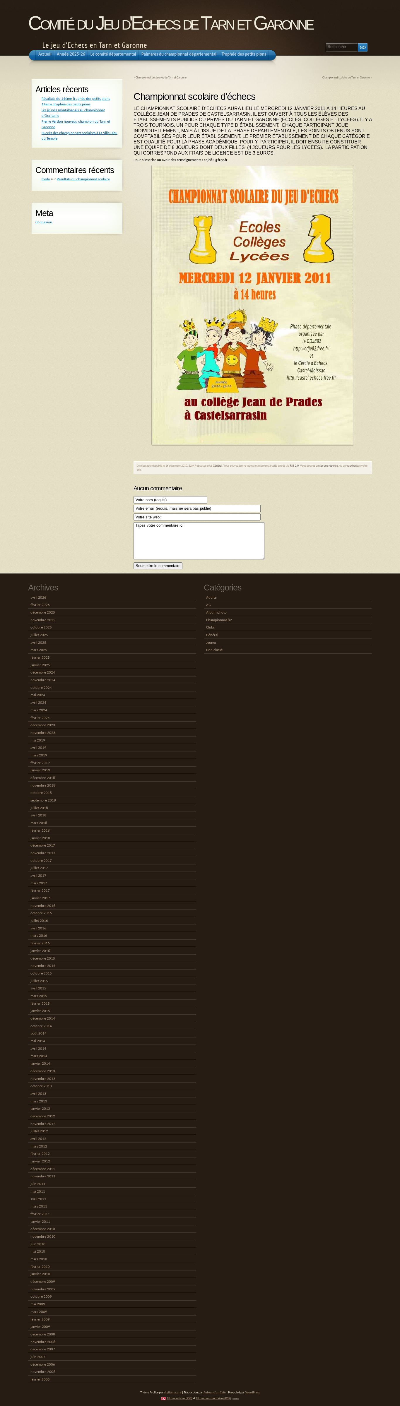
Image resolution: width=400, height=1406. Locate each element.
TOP (235, 1399)
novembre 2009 (42, 1289)
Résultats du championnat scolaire (83, 179)
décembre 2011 (42, 1169)
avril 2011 (38, 1199)
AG (208, 605)
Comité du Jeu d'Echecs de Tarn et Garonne (170, 23)
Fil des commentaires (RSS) (213, 1398)
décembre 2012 (42, 1116)
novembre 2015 (42, 966)
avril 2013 (38, 1094)
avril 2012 (38, 1139)
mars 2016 (38, 936)
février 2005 (40, 1379)
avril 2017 (38, 876)
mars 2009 (38, 1312)
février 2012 (40, 1154)
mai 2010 (37, 1251)
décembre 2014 (42, 1018)
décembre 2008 (42, 1334)
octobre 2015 (41, 973)
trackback (352, 465)
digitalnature (172, 1392)
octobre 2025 (41, 627)
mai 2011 (37, 1191)
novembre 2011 (42, 1176)
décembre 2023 (42, 725)
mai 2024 (37, 695)
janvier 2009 (40, 1327)
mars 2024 (38, 710)
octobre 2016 (41, 913)
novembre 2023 (42, 733)
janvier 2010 (40, 1274)
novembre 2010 (42, 1237)
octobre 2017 (41, 861)
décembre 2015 (42, 958)
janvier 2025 (40, 665)
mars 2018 (38, 823)
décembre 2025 (42, 612)
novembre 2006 (42, 1372)
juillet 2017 (39, 868)
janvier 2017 (40, 898)
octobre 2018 (41, 793)
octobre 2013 (41, 1086)
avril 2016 (38, 928)
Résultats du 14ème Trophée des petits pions (76, 99)
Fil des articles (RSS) (179, 1398)
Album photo (216, 612)
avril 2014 (38, 1049)
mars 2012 (38, 1146)
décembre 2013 (42, 1071)
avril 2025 (38, 643)
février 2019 (40, 763)
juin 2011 (37, 1184)
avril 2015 (38, 988)
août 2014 (38, 1033)
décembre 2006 (42, 1364)
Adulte (211, 598)
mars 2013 (38, 1101)
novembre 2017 (42, 853)
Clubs (210, 627)
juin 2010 (37, 1244)
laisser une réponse (327, 465)
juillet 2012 (39, 1131)
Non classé (214, 650)
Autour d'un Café (214, 1392)
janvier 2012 (40, 1161)
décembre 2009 (42, 1282)
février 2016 (40, 943)
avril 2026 (38, 598)
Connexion (43, 222)
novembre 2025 (42, 620)
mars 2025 (38, 650)
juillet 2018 (39, 808)
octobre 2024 (41, 688)
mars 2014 (38, 1056)
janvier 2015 (40, 1011)
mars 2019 (38, 755)
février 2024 (40, 718)
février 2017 (40, 891)
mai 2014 (37, 1041)
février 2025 (40, 658)
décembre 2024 (42, 672)
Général (217, 465)
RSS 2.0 (294, 465)
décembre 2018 (42, 778)
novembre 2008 (42, 1342)
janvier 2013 (40, 1109)
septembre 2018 (43, 800)
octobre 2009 (41, 1297)
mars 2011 (38, 1206)
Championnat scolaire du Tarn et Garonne (346, 77)
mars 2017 (38, 883)
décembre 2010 (42, 1229)
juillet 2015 (39, 981)
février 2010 (40, 1267)
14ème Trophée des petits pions (66, 104)
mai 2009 (37, 1304)
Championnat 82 (219, 620)
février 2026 (40, 605)
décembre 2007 (42, 1349)
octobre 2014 (41, 1026)
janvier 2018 (40, 838)
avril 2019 (38, 748)
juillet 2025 (39, 635)
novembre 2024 (42, 680)
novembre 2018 (42, 785)
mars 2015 (38, 996)
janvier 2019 (40, 770)
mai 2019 (37, 740)
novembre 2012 (42, 1124)
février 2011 (40, 1214)
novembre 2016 (42, 906)
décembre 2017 (42, 845)
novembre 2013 (42, 1079)
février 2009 (40, 1319)
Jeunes (211, 643)
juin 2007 (37, 1357)
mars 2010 (38, 1259)
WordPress (252, 1392)
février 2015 (40, 1004)
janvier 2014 (40, 1064)
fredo (46, 179)
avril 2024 (38, 703)
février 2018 (40, 831)
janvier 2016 (40, 951)
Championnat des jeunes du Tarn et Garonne (161, 77)
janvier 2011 (40, 1222)
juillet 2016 (39, 921)
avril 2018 (38, 815)
